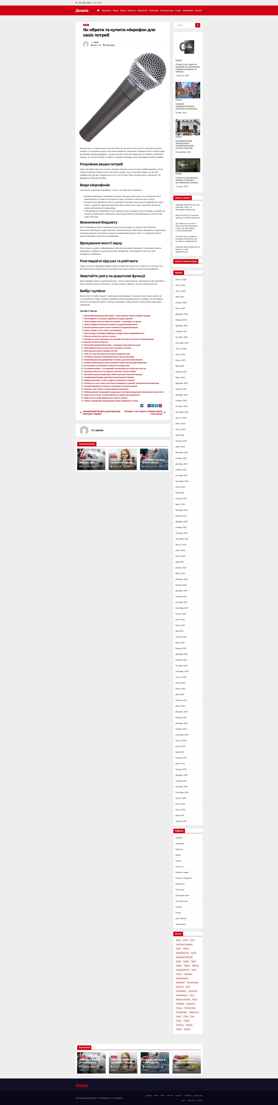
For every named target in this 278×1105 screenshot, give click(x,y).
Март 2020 (180, 706)
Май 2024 (179, 435)
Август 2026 (180, 279)
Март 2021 (180, 642)
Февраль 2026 (181, 314)
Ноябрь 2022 (181, 527)
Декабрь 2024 (181, 395)
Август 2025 (180, 349)
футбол (187, 1029)
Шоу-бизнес (180, 918)
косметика (193, 991)
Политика (154, 10)
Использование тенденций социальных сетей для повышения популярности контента (124, 392)
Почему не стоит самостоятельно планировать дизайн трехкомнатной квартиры (121, 383)
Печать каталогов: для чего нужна (100, 336)
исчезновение (192, 982)
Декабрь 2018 (181, 775)
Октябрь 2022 (181, 533)
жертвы (195, 965)
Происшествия (182, 895)
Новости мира (181, 872)
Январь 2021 (180, 648)
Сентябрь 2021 (181, 608)
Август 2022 (180, 545)
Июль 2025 (180, 354)
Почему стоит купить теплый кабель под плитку (106, 389)
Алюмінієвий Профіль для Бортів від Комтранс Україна (109, 377)
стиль (186, 1016)
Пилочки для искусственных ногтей (100, 351)
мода (194, 999)
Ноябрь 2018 (181, 781)
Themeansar (118, 1098)
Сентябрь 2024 (182, 412)
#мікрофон (110, 45)
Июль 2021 (180, 619)
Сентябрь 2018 (181, 792)
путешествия (181, 1012)
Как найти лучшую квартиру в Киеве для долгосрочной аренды (113, 374)
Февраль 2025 (181, 383)
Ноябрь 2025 (181, 331)
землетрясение (182, 978)
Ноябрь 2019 (181, 729)
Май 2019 (179, 752)
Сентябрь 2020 (182, 671)
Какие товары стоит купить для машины (103, 330)
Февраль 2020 (181, 712)
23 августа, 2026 (120, 1066)
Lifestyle (178, 838)
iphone (185, 940)
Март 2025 (180, 377)
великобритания (182, 953)
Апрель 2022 (181, 568)
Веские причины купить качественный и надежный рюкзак (111, 327)
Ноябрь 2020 (181, 660)
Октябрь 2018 (181, 787)
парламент (191, 1004)
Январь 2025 (181, 389)
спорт (178, 1016)
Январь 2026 (181, 320)
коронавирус (181, 991)
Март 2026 (180, 308)
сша (192, 1016)
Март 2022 (180, 573)
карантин (179, 987)
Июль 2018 (180, 804)
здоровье (188, 974)
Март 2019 (180, 764)
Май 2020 (179, 694)
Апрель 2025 (181, 372)
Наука (123, 10)
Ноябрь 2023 (181, 470)
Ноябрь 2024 (181, 400)
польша (179, 1008)
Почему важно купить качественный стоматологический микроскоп (115, 363)
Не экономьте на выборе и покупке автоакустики (106, 365)
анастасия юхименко (184, 944)
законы (179, 974)
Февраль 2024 (181, 452)
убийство (180, 1025)
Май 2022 (179, 562)
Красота (179, 849)
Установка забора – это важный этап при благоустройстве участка (115, 368)
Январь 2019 (181, 769)
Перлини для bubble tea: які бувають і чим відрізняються (187, 249)
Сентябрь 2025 (182, 343)
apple (178, 940)
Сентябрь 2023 (182, 481)
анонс (178, 949)
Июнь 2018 (180, 810)
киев (188, 987)
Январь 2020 (181, 717)
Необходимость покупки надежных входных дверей (108, 318)
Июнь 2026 (180, 291)
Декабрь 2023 (181, 464)
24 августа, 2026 (88, 1066)
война (178, 961)
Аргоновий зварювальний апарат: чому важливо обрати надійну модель (117, 316)
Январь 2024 (181, 458)
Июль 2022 (180, 550)
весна (193, 953)
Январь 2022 (181, 585)
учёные (179, 1029)
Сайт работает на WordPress (85, 1098)
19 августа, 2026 (184, 1066)
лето (192, 995)
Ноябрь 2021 (180, 596)
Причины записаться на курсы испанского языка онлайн (110, 371)
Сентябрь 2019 (181, 735)
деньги (179, 965)
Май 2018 (179, 815)
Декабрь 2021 (181, 591)
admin (96, 42)
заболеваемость (182, 970)
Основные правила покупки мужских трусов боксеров (109, 357)
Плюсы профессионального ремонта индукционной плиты (111, 324)
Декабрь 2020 (181, 654)
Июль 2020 (180, 683)
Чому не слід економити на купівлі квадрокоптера (107, 354)
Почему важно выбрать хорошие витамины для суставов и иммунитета (186, 238)
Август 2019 (180, 740)
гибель (186, 961)
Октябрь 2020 (181, 666)
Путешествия (167, 10)
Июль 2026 (180, 285)
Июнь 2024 (180, 429)
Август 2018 (180, 798)
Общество (143, 10)
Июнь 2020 (180, 689)
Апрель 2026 (181, 303)
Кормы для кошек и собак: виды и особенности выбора (109, 380)
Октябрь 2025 (181, 337)
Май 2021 (179, 631)
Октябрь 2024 (181, 406)
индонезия (180, 982)
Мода (115, 10)
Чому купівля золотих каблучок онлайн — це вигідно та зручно (112, 321)
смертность (194, 1012)
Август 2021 (180, 614)
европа (187, 965)
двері (193, 961)
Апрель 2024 (181, 441)
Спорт (178, 10)
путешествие (190, 1008)
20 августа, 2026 (152, 1066)
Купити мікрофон (99, 154)
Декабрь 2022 (181, 521)
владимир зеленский (184, 957)
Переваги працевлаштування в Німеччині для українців (186, 106)
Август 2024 (181, 418)
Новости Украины (183, 878)
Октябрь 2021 (181, 602)
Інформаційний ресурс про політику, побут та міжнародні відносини (187, 207)
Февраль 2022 (181, 579)
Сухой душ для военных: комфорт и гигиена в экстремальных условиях (186, 179)
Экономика (188, 10)
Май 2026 (179, 297)
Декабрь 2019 (181, 723)
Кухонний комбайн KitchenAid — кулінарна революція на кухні (112, 345)
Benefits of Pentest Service (96, 342)
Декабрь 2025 (181, 326)
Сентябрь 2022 (182, 539)
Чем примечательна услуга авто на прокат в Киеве (107, 348)
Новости (132, 10)
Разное (198, 10)
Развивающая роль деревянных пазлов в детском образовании (113, 360)
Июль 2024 (180, 424)
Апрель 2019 (181, 758)
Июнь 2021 (180, 625)
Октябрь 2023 (181, 475)
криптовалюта (181, 995)
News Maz (105, 1098)
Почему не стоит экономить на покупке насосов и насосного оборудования (119, 339)
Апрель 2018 (181, 821)
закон (194, 970)
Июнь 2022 (180, 556)
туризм (186, 1021)
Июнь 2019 (180, 746)
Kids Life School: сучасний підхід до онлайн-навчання (121, 1063)
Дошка (81, 10)
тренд (178, 1021)
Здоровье (106, 10)
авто (192, 940)
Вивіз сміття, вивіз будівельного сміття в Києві (105, 398)
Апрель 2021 (180, 637)
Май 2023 (179, 493)
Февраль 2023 (181, 510)
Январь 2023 (181, 516)
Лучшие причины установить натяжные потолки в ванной (110, 386)
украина (189, 1025)
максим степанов (183, 999)
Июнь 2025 (180, 360)
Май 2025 (179, 366)
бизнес (186, 949)
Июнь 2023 (180, 487)
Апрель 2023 (181, 498)
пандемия (180, 1004)
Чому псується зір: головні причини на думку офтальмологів (112, 395)
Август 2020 (180, 677)
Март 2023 (180, 504)
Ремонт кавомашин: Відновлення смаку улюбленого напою (111, 401)
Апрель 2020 (181, 700)
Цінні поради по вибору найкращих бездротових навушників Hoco (114, 333)
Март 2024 (180, 447)
